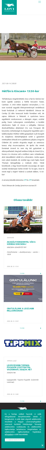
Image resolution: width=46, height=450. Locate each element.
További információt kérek (14, 440)
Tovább (22, 273)
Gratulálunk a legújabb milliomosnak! (20, 309)
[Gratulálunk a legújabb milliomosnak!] (23, 288)
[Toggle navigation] (39, 2)
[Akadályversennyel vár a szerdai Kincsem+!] (23, 219)
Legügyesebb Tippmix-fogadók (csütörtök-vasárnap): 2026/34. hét (19, 367)
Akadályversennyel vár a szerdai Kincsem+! (21, 243)
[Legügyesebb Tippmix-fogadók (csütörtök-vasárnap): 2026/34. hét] (23, 343)
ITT (25, 180)
